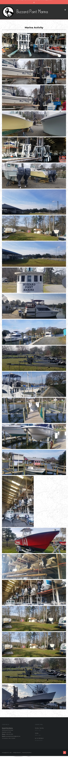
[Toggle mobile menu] (65, 9)
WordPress (29, 752)
